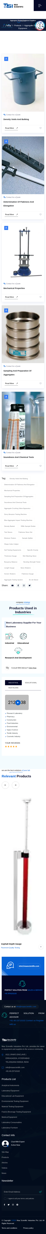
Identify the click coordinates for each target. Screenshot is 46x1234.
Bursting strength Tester (32, 562)
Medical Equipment (9, 1117)
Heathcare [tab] (13, 688)
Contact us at (20, 1007)
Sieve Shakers (26, 568)
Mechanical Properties (14, 288)
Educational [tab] (31, 683)
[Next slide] (15, 785)
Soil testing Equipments (12, 550)
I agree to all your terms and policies (21, 1198)
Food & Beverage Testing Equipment (16, 1112)
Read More (9, 128)
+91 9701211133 (11, 993)
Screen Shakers (10, 574)
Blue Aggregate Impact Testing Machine (18, 520)
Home (8, 25)
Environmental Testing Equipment (15, 1101)
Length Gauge (9, 568)
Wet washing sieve (29, 556)
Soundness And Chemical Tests (18, 457)
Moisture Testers (10, 538)
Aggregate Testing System (13, 580)
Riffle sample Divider (28, 526)
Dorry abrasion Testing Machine (15, 514)
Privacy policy (28, 1228)
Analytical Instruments (10, 1085)
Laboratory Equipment (10, 1091)
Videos (4, 1168)
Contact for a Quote (13, 115)
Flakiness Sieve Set (25, 532)
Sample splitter (27, 538)
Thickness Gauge (10, 556)
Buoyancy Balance (10, 562)
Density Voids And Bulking (16, 119)
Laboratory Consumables (12, 1122)
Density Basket (9, 526)
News (4, 1173)
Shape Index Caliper (11, 544)
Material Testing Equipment (12, 1106)
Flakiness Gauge (28, 574)
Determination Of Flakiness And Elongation (19, 484)
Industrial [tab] (13, 683)
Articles (5, 1163)
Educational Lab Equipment (13, 1096)
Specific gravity (32, 550)
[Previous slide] (5, 785)
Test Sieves (8, 532)
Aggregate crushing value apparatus (17, 508)
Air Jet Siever (33, 580)
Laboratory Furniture (10, 1128)
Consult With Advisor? (23, 668)
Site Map (5, 1152)
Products (5, 1157)
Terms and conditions (9, 1228)
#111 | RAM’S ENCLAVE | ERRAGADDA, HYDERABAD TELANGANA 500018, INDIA (18, 1058)
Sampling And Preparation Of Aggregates (18, 496)
